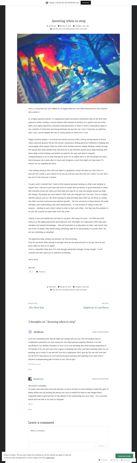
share (77, 29)
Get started (85, 2)
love (63, 29)
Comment (101, 446)
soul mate (83, 29)
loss (60, 29)
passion (72, 29)
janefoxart (52, 26)
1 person (38, 364)
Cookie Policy (50, 458)
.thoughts (78, 26)
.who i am (85, 26)
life (57, 29)
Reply (30, 369)
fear (53, 29)
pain (67, 29)
